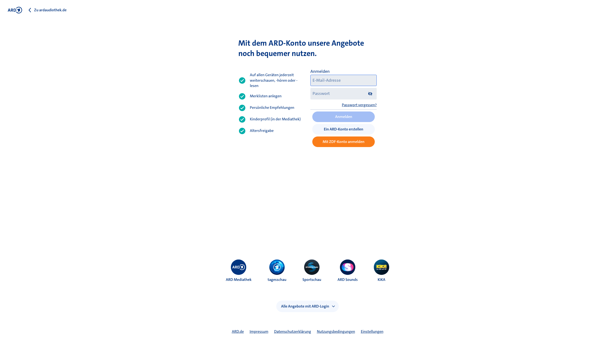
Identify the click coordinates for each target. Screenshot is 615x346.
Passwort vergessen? (359, 104)
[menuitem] (238, 267)
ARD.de (238, 331)
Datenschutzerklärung (292, 331)
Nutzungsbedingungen (336, 331)
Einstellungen (372, 331)
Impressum (259, 331)
